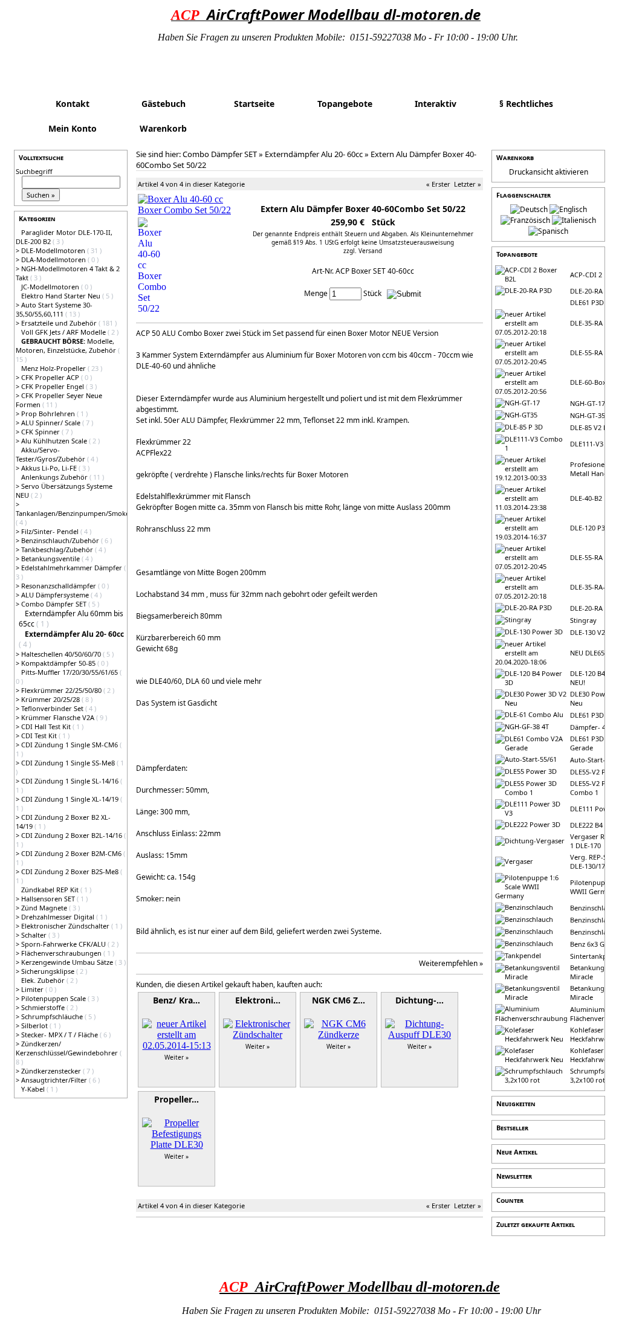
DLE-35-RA (586, 322)
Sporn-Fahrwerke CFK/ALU (64, 943)
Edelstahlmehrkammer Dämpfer (72, 567)
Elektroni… (257, 1000)
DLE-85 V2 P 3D (594, 427)
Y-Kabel (34, 1088)
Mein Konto (72, 128)
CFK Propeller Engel (53, 386)
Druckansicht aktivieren (548, 172)
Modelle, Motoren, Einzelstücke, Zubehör (67, 345)
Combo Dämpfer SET (54, 603)
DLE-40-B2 (586, 498)
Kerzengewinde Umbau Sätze (68, 962)
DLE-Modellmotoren (54, 250)
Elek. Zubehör (43, 980)
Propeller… (176, 1099)
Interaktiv (435, 103)
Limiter (33, 989)
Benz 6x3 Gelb (592, 943)
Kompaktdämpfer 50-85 (59, 663)
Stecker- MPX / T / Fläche (60, 1034)
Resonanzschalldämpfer (59, 585)
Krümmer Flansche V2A (58, 717)
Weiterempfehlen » (451, 963)
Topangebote (344, 103)
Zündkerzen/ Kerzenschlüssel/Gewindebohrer (68, 1048)
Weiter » (176, 1057)
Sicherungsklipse (48, 971)
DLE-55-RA (586, 352)
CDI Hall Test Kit (47, 726)
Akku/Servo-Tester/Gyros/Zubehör (51, 454)
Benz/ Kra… (176, 1000)
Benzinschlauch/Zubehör (61, 540)
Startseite (254, 103)
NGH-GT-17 (587, 403)
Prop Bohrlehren (49, 413)
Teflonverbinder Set (53, 708)
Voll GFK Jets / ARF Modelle (64, 331)
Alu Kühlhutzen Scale (55, 440)
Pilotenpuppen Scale (54, 998)
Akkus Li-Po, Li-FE (50, 467)
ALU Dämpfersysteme (56, 594)
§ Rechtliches (526, 103)
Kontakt (72, 103)
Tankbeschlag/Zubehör (58, 549)
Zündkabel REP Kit (50, 889)
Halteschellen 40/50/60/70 (62, 653)
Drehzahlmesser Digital (58, 916)
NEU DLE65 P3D (594, 652)
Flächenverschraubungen (62, 953)
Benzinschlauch (594, 907)
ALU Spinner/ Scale (51, 422)
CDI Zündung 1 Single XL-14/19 (70, 798)
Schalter (34, 934)
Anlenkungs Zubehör (55, 476)
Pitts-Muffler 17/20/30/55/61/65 (70, 672)
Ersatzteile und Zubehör (60, 322)
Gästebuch (163, 103)
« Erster (438, 183)
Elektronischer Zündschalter (66, 925)
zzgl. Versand (362, 250)
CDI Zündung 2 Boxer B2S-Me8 (70, 871)
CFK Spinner (41, 431)
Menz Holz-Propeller (54, 368)
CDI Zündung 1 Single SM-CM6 (70, 744)
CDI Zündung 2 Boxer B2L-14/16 (72, 835)
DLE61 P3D (587, 302)
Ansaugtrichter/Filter (55, 1079)
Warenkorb (163, 128)
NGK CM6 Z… (338, 1000)
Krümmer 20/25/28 (51, 699)
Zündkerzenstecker (52, 1070)
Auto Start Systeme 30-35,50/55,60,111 (54, 309)
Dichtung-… (419, 1000)
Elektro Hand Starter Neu (61, 295)
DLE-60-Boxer (591, 382)
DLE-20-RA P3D (593, 290)
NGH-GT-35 (587, 415)
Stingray (583, 620)
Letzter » (467, 183)
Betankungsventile (51, 558)
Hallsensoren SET (49, 898)
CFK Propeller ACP (51, 377)
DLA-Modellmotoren (54, 259)
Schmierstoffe (43, 1007)
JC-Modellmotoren (51, 286)
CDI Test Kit (40, 735)
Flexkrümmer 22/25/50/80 (62, 690)
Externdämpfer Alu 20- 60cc (314, 154)
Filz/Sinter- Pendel (50, 531)
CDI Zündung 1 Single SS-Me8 (69, 762)
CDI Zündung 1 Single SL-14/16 (70, 780)
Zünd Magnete (45, 907)
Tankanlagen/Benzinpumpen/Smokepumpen (86, 513)
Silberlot (35, 1025)
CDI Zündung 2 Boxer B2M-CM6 (72, 853)
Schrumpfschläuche (53, 1016)
